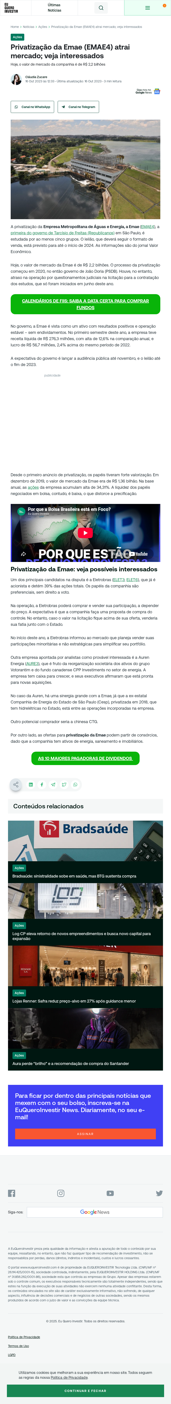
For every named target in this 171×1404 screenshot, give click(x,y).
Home (15, 27)
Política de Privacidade (24, 1337)
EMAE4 (147, 226)
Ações (42, 27)
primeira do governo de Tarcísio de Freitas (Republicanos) (62, 233)
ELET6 (132, 579)
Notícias (28, 27)
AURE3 (32, 663)
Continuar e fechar (85, 1391)
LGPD (12, 1355)
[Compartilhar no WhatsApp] (75, 784)
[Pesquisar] (101, 8)
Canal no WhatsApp (36, 107)
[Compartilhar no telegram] (53, 784)
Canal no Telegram (82, 107)
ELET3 (118, 579)
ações (33, 487)
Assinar (85, 1134)
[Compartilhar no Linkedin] (30, 784)
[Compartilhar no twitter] (64, 784)
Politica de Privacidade (69, 1377)
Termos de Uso (18, 1346)
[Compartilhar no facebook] (41, 784)
